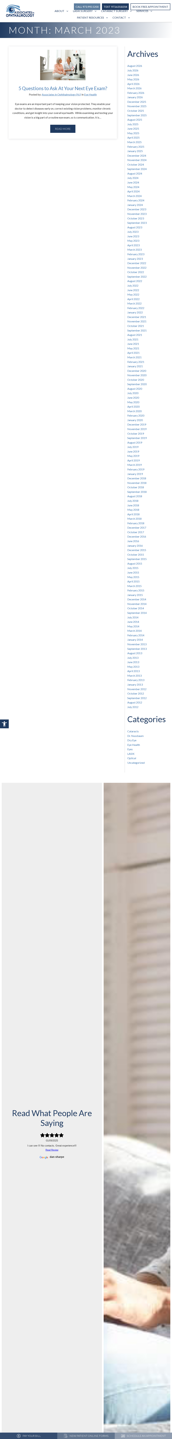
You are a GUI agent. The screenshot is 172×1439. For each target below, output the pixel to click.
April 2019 (133, 460)
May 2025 (133, 133)
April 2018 (133, 514)
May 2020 (133, 402)
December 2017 (136, 527)
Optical (131, 758)
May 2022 (133, 294)
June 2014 (133, 621)
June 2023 (133, 236)
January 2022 (135, 312)
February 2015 (135, 590)
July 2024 (132, 177)
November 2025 (136, 106)
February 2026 (135, 92)
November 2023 (136, 213)
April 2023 (133, 245)
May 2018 (133, 509)
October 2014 (135, 608)
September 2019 (137, 437)
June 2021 (133, 343)
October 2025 (135, 110)
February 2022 (135, 308)
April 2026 (133, 83)
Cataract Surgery (114, 10)
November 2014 (136, 603)
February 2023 (135, 254)
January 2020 (135, 420)
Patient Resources (90, 17)
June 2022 (133, 290)
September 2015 (137, 559)
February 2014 (135, 635)
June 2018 (133, 505)
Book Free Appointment (150, 6)
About (59, 10)
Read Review (52, 1150)
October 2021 (135, 325)
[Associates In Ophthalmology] (20, 11)
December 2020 (136, 370)
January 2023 (135, 258)
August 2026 (134, 65)
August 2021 (134, 334)
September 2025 (137, 115)
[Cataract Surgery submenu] (131, 11)
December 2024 (136, 155)
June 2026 (133, 74)
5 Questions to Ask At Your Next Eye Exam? (62, 88)
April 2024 (133, 191)
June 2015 (133, 572)
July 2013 (132, 657)
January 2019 (135, 473)
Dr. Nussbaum (135, 735)
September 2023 (137, 222)
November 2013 (136, 644)
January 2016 (135, 545)
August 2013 (134, 653)
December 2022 (136, 263)
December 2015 (136, 550)
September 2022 (137, 276)
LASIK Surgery (83, 10)
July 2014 (132, 617)
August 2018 (134, 496)
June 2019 (133, 451)
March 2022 (134, 303)
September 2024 (137, 168)
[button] (4, 724)
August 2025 (134, 119)
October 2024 (135, 164)
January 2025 (135, 151)
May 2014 (133, 626)
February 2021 (135, 361)
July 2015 (132, 567)
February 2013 (135, 680)
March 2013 (134, 675)
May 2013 (133, 666)
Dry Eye (131, 740)
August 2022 (134, 281)
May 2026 (133, 79)
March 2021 (134, 357)
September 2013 (137, 648)
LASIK (131, 753)
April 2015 (133, 581)
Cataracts (133, 731)
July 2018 (132, 500)
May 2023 (133, 240)
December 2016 (136, 536)
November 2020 (136, 375)
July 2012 (132, 707)
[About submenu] (68, 11)
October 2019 (135, 433)
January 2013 (135, 684)
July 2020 (132, 393)
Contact (119, 17)
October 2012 (135, 693)
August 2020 (134, 388)
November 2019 (136, 429)
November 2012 (136, 689)
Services (142, 10)
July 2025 (132, 124)
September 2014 (137, 612)
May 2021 (133, 348)
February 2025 (135, 146)
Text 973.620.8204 (115, 6)
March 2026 (134, 88)
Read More (63, 128)
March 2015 (134, 586)
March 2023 (134, 249)
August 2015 (134, 563)
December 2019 (136, 424)
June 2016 (133, 541)
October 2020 (135, 379)
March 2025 (134, 142)
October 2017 (135, 532)
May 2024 (133, 187)
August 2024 (134, 173)
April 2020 (133, 406)
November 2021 (136, 321)
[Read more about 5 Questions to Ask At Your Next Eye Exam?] (62, 67)
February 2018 (135, 523)
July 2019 (132, 446)
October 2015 (135, 554)
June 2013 (133, 662)
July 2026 (132, 70)
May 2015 (133, 577)
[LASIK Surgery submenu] (96, 11)
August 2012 (134, 702)
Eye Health (90, 94)
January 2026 (135, 97)
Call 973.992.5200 (87, 6)
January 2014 (135, 639)
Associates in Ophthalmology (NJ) (61, 94)
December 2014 (136, 599)
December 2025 (136, 101)
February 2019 (135, 469)
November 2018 (136, 482)
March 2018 (134, 518)
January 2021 (135, 366)
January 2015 (135, 594)
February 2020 (135, 415)
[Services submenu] (151, 11)
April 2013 (133, 671)
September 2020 (137, 384)
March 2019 (134, 464)
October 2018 (135, 487)
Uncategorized (136, 762)
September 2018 (137, 491)
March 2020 (134, 411)
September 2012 (137, 698)
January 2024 (135, 204)
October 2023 (135, 218)
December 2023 (136, 209)
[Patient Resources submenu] (107, 17)
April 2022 (133, 299)
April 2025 (133, 137)
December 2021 (136, 316)
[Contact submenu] (129, 17)
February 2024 (135, 200)
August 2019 (134, 442)
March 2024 (134, 195)
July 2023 (132, 231)
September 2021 (137, 330)
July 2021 (132, 339)
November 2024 (136, 160)
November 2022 (136, 267)
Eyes (130, 749)
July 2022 (132, 285)
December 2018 (136, 478)
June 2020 (133, 397)
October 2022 (135, 272)
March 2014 (134, 630)
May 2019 (133, 455)
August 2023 (134, 227)
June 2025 (133, 128)
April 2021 (133, 352)
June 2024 (133, 182)
